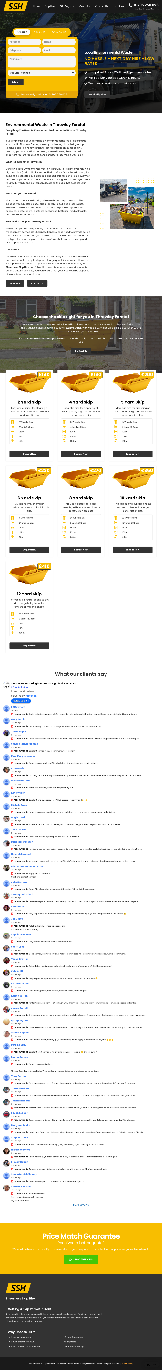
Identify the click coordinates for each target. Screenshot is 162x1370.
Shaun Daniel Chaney (24, 1174)
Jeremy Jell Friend (22, 894)
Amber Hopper (20, 1032)
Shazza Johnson (21, 1186)
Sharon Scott (19, 906)
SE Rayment (18, 707)
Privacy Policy (127, 1363)
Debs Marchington (22, 841)
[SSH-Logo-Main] (15, 6)
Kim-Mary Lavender (23, 756)
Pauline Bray (18, 1044)
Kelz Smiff (17, 971)
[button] (125, 6)
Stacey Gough (19, 1162)
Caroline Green (20, 983)
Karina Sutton (19, 995)
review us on (20, 700)
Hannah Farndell (21, 854)
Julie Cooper (18, 731)
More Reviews (81, 1204)
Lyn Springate (19, 1020)
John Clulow (18, 829)
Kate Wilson (18, 792)
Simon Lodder (19, 1112)
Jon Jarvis (17, 918)
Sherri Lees (17, 946)
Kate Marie (17, 768)
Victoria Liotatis (20, 780)
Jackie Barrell (19, 1008)
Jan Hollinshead (20, 1088)
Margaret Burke (20, 1125)
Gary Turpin (18, 719)
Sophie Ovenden (21, 934)
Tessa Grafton (19, 959)
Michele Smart (19, 805)
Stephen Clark (19, 1137)
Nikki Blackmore (20, 1149)
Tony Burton (18, 1076)
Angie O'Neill (18, 817)
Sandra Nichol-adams (24, 743)
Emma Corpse (19, 1057)
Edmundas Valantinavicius (27, 866)
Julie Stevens (19, 882)
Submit (15, 82)
